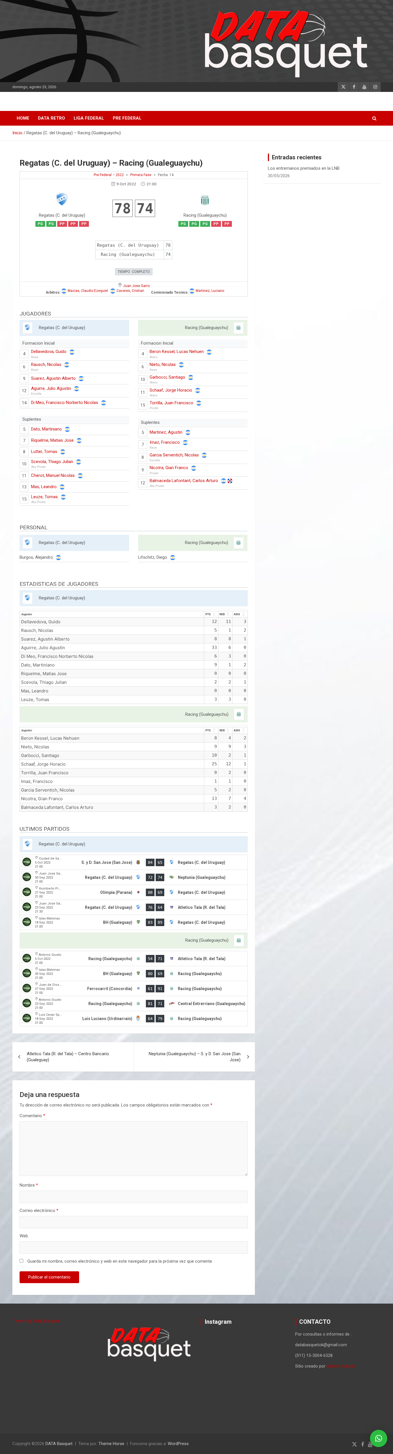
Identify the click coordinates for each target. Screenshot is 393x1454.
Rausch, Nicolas (46, 364)
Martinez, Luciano (210, 291)
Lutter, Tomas (44, 451)
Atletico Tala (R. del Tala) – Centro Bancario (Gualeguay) (68, 1056)
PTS (208, 614)
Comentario (32, 1115)
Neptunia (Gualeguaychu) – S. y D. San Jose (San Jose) (195, 1056)
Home (23, 118)
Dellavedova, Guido (48, 351)
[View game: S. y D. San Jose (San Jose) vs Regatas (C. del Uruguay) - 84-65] (133, 862)
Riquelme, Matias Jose (52, 440)
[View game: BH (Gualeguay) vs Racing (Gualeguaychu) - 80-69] (133, 973)
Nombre (29, 1185)
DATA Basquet (59, 1443)
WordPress (178, 1443)
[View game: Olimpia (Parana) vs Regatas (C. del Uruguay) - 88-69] (133, 892)
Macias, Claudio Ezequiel (88, 291)
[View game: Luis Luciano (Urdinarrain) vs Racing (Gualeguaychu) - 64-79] (133, 1018)
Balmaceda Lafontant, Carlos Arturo (184, 480)
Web (24, 1235)
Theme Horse (111, 1443)
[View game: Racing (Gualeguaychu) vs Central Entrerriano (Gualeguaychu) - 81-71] (133, 1003)
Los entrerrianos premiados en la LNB (303, 168)
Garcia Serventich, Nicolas (174, 455)
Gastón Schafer (341, 1366)
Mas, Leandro (44, 486)
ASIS (237, 614)
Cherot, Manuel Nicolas (53, 475)
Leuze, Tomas (44, 496)
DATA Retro (51, 118)
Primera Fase (140, 175)
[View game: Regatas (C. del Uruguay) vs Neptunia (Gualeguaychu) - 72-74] (133, 877)
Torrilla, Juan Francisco (171, 402)
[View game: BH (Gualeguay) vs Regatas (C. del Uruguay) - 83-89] (133, 922)
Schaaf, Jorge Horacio (171, 390)
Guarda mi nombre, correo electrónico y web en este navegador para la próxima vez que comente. (120, 1261)
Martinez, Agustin (166, 432)
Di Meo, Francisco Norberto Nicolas (64, 402)
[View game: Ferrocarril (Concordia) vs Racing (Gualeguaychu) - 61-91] (133, 988)
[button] (378, 1438)
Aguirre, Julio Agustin (51, 388)
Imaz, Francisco (165, 442)
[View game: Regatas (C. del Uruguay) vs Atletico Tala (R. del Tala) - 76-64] (133, 907)
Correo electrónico (39, 1210)
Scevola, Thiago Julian (52, 461)
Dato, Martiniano (46, 429)
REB (222, 614)
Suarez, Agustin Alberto (53, 378)
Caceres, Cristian (130, 291)
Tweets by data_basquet (35, 1320)
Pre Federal (127, 118)
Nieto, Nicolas (163, 364)
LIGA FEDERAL (89, 118)
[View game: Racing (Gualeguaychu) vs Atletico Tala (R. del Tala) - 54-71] (133, 958)
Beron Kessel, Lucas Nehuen (177, 351)
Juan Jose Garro (136, 286)
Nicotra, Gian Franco (169, 467)
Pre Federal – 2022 (109, 175)
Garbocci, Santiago (167, 377)
